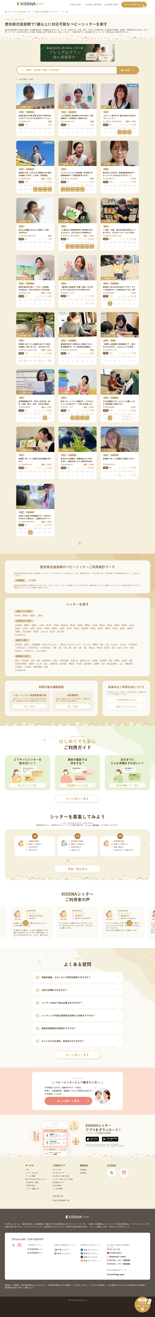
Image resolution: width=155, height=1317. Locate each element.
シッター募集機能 (92, 825)
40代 (132, 647)
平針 (103, 663)
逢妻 (17, 660)
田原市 (122, 628)
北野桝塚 (103, 660)
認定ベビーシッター (50, 644)
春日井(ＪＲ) (85, 660)
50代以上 (19, 651)
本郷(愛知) (129, 663)
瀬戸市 (49, 625)
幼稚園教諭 (36, 644)
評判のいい (29, 651)
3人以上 (123, 644)
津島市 (80, 625)
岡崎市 (34, 625)
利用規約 (16, 1285)
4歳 (74, 647)
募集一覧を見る (77, 869)
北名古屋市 (26, 631)
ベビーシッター (62, 30)
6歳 (84, 647)
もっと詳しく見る (77, 1055)
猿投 (131, 660)
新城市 (47, 628)
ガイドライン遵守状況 (98, 1285)
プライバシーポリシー (81, 1285)
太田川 (55, 660)
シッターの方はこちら (132, 4)
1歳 (59, 647)
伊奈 (33, 660)
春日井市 (64, 625)
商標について (29, 1287)
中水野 (79, 663)
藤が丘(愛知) (112, 663)
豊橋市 (27, 625)
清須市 (17, 631)
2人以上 (114, 644)
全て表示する (20, 635)
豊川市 (72, 625)
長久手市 (60, 631)
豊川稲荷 (63, 663)
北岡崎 (95, 660)
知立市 (76, 628)
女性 (107, 644)
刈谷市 (95, 625)
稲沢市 (39, 628)
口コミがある (41, 651)
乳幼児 (107, 647)
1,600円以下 (20, 647)
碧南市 (87, 625)
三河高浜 (27, 667)
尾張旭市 (84, 628)
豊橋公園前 (37, 667)
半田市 (56, 625)
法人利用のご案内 (111, 4)
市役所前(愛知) (21, 663)
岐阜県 (17, 615)
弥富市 (36, 631)
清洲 (110, 660)
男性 (101, 644)
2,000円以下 (33, 647)
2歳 (64, 647)
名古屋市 (18, 625)
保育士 (27, 644)
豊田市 (102, 625)
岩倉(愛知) (46, 660)
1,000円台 (132, 644)
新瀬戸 (31, 663)
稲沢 (38, 660)
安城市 (109, 625)
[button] (64, 860)
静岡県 (25, 615)
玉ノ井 (39, 663)
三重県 (39, 615)
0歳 (54, 647)
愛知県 (32, 615)
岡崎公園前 (64, 660)
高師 (46, 667)
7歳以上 (91, 647)
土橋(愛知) (53, 663)
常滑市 (17, 628)
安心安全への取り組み (93, 4)
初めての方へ (77, 4)
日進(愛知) (88, 663)
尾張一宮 (74, 660)
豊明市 (107, 628)
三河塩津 (18, 667)
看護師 (95, 644)
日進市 (115, 628)
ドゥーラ (87, 644)
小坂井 (124, 660)
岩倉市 (100, 628)
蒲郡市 (124, 625)
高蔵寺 (117, 660)
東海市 (54, 628)
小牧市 (32, 628)
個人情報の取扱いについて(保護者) (59, 1285)
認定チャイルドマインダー (70, 644)
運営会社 (8, 1285)
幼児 (113, 647)
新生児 (99, 647)
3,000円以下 (46, 647)
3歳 (69, 647)
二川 (121, 663)
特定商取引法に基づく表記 (13, 1287)
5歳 (79, 647)
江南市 (25, 628)
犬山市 (131, 625)
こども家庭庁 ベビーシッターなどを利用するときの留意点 (126, 1285)
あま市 (52, 631)
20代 (119, 647)
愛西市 (130, 628)
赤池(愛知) (25, 660)
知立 (45, 663)
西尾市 (117, 625)
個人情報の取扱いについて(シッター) (34, 1285)
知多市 (69, 628)
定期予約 (18, 644)
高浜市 (93, 628)
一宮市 (41, 625)
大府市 (62, 628)
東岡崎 (96, 663)
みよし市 (44, 631)
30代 (125, 647)
